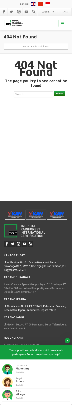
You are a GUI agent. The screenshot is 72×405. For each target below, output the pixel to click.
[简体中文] (41, 3)
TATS (65, 11)
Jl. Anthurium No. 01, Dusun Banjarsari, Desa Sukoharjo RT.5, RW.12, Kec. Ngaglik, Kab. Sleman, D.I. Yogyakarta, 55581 (35, 266)
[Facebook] (4, 12)
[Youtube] (26, 12)
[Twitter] (11, 12)
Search (59, 93)
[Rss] (30, 244)
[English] (33, 3)
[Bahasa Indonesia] (48, 3)
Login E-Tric (48, 11)
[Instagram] (19, 12)
